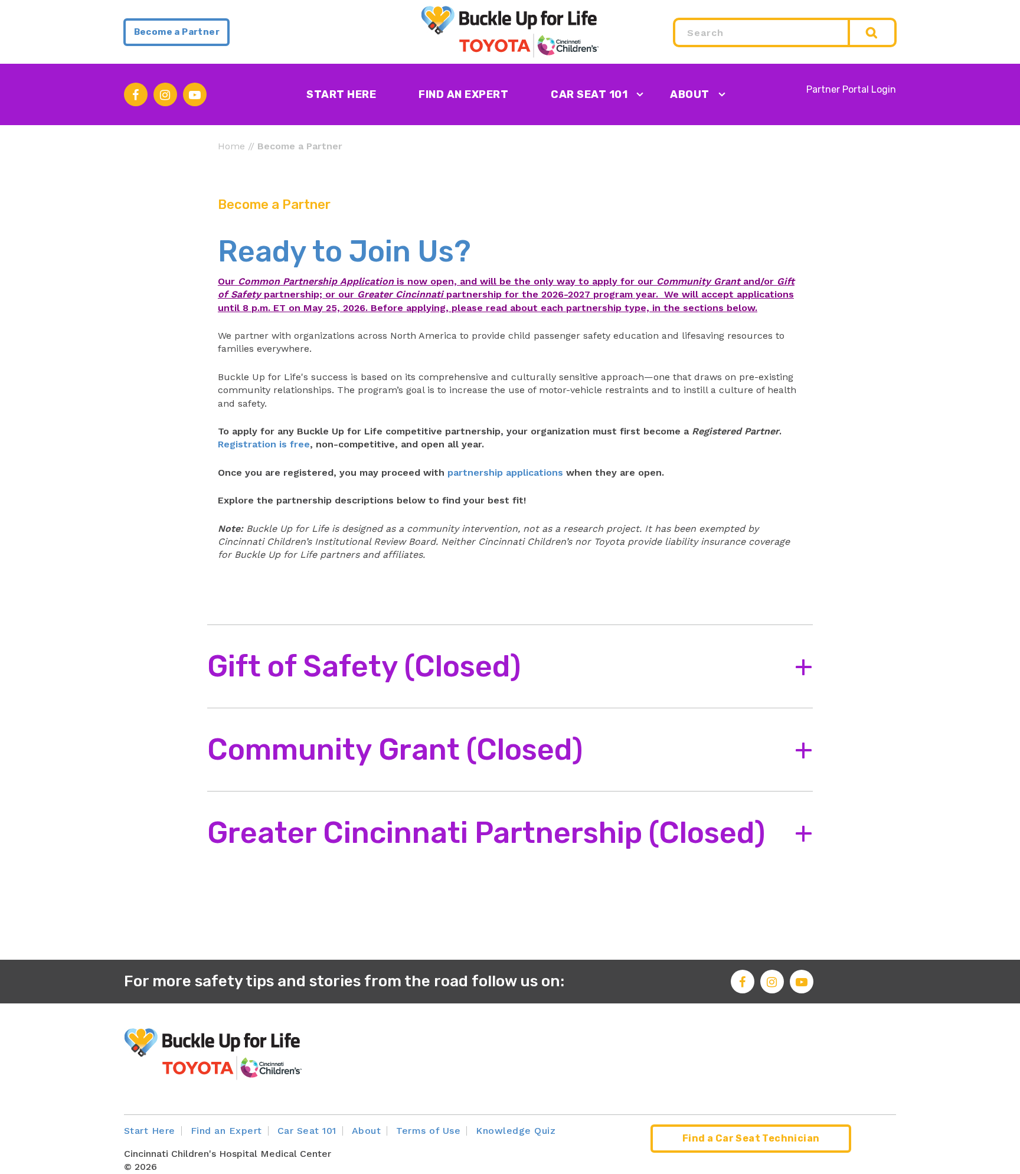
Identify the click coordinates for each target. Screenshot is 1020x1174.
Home (231, 146)
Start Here (341, 94)
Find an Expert (463, 94)
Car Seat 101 (589, 94)
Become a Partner (177, 32)
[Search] (873, 32)
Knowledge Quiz (515, 1131)
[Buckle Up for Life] (510, 31)
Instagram (165, 94)
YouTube (195, 94)
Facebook (136, 94)
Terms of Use (428, 1131)
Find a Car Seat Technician (750, 1138)
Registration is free (264, 444)
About (690, 94)
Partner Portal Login (851, 89)
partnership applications (505, 472)
